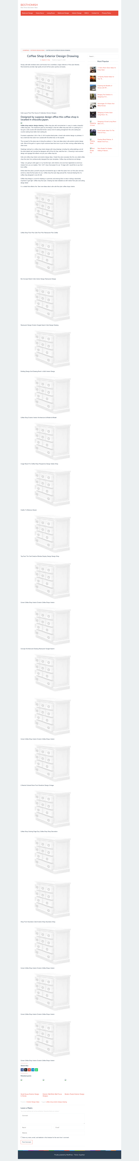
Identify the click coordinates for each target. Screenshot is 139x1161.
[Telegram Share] (32, 1069)
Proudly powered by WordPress (63, 1155)
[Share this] (22, 1069)
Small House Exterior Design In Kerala (30, 1095)
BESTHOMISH (29, 5)
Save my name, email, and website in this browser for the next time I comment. (45, 1137)
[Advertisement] (69, 32)
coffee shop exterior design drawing (56, 1102)
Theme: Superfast (79, 1155)
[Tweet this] (25, 1069)
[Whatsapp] (36, 1069)
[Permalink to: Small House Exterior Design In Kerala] (31, 1086)
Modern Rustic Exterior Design (74, 1094)
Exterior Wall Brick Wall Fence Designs (52, 1095)
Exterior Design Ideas (33, 1102)
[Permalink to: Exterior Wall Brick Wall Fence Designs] (53, 1086)
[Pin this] (29, 1069)
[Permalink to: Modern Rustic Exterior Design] (75, 1086)
